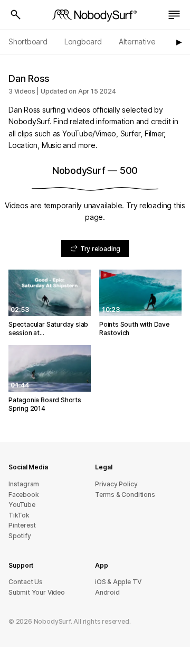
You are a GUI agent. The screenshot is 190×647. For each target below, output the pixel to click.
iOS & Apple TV (118, 582)
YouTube (21, 505)
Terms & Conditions (125, 494)
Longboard (83, 41)
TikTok (19, 515)
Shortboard (28, 41)
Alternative (137, 41)
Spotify (19, 536)
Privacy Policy (116, 484)
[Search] (15, 14)
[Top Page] (95, 14)
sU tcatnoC (25, 582)
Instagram (23, 484)
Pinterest (22, 525)
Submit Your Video (36, 592)
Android (107, 592)
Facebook (23, 494)
